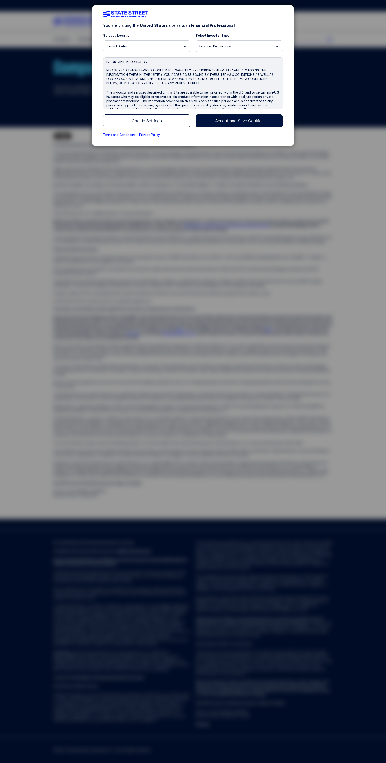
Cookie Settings (147, 120)
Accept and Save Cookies (239, 120)
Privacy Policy (149, 135)
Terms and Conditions (119, 135)
